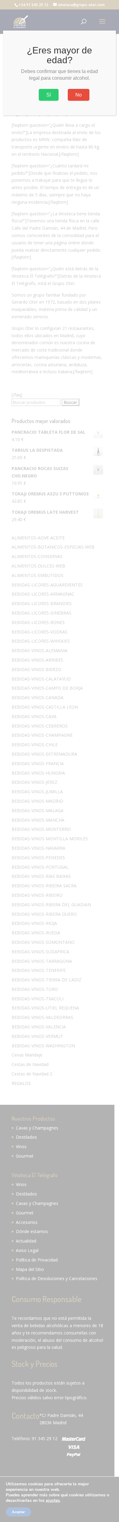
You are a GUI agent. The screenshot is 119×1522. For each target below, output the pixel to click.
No (78, 94)
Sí (48, 94)
